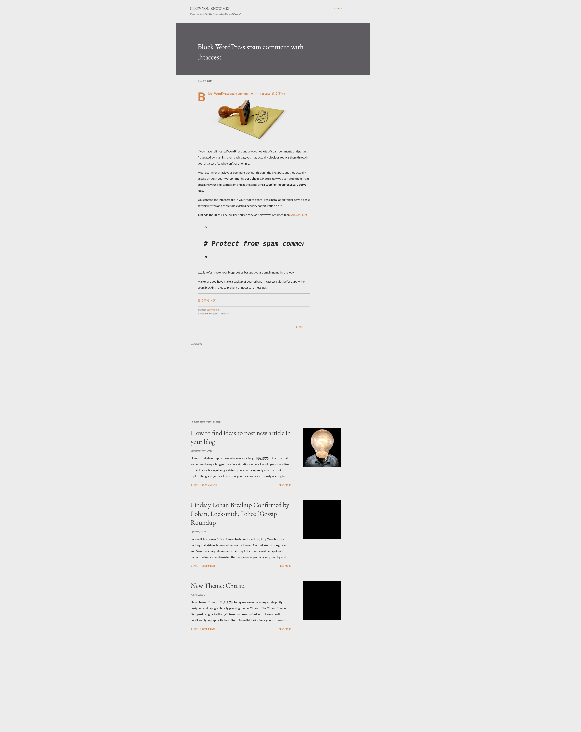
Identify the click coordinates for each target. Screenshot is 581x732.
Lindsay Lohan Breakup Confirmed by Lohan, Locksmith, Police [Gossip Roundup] (240, 513)
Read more (285, 485)
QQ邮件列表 (210, 310)
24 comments (207, 629)
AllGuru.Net (299, 215)
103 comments (208, 485)
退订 (229, 313)
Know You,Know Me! (209, 8)
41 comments (207, 566)
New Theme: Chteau (218, 585)
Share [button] (299, 327)
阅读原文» (278, 93)
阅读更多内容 (207, 300)
